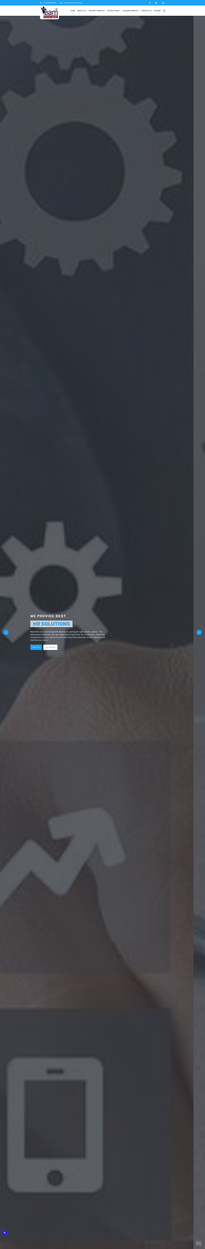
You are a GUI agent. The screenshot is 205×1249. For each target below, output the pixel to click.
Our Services (109, 646)
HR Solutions (113, 11)
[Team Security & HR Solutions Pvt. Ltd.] (49, 12)
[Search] (164, 10)
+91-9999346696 (49, 3)
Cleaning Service (130, 11)
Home (73, 11)
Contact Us (146, 11)
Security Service (96, 11)
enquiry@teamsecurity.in (73, 3)
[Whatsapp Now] (4, 1235)
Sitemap (157, 11)
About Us (81, 11)
